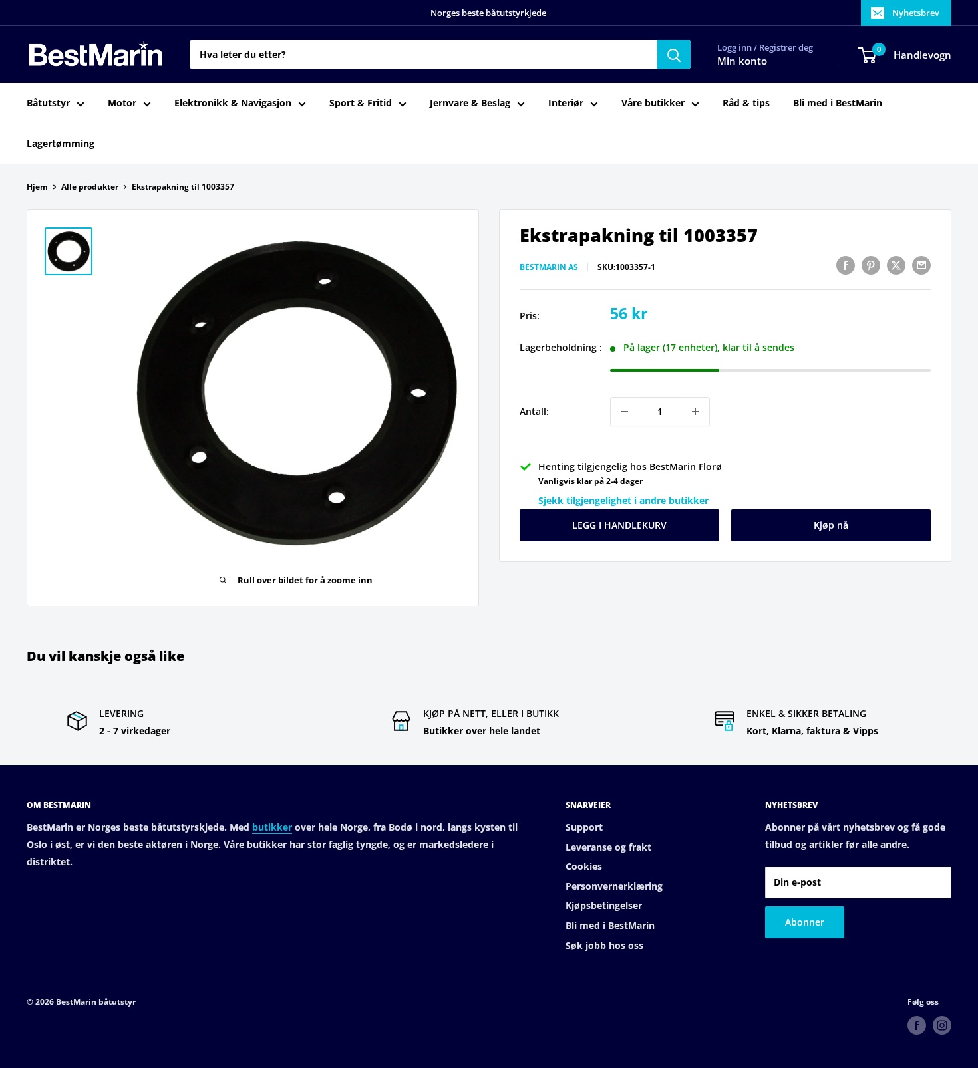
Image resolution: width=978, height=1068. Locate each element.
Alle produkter (89, 186)
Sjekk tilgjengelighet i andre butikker (623, 500)
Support (584, 827)
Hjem (37, 186)
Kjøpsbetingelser (604, 905)
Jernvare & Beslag (470, 103)
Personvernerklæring (614, 886)
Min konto (742, 61)
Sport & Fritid (360, 103)
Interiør (565, 103)
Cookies (584, 866)
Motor (122, 103)
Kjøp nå (831, 525)
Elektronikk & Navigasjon (232, 103)
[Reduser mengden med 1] (625, 412)
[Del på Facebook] (845, 265)
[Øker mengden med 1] (695, 412)
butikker (272, 827)
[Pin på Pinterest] (871, 265)
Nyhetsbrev (915, 13)
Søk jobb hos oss (604, 945)
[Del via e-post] (921, 265)
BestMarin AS (549, 267)
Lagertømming (60, 143)
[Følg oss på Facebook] (916, 1025)
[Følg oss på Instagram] (942, 1025)
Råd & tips (746, 103)
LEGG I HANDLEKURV (619, 525)
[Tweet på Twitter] (896, 265)
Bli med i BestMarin (837, 103)
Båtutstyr (48, 103)
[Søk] (674, 54)
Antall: (534, 411)
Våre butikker (653, 103)
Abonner (804, 922)
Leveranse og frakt (608, 847)
